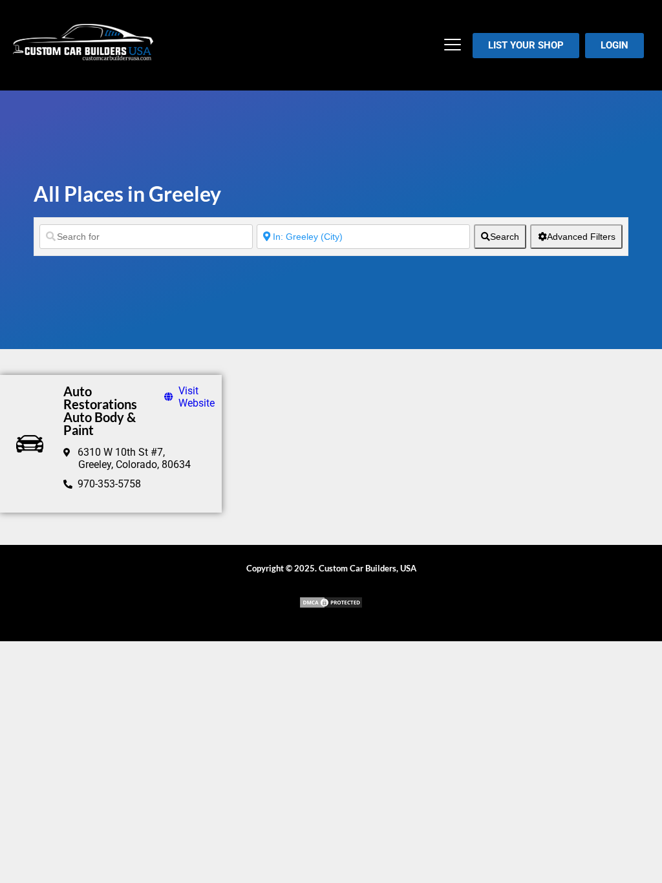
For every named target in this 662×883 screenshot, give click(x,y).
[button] (453, 46)
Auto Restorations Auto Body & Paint (100, 410)
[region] (168, 789)
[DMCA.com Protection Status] (331, 605)
